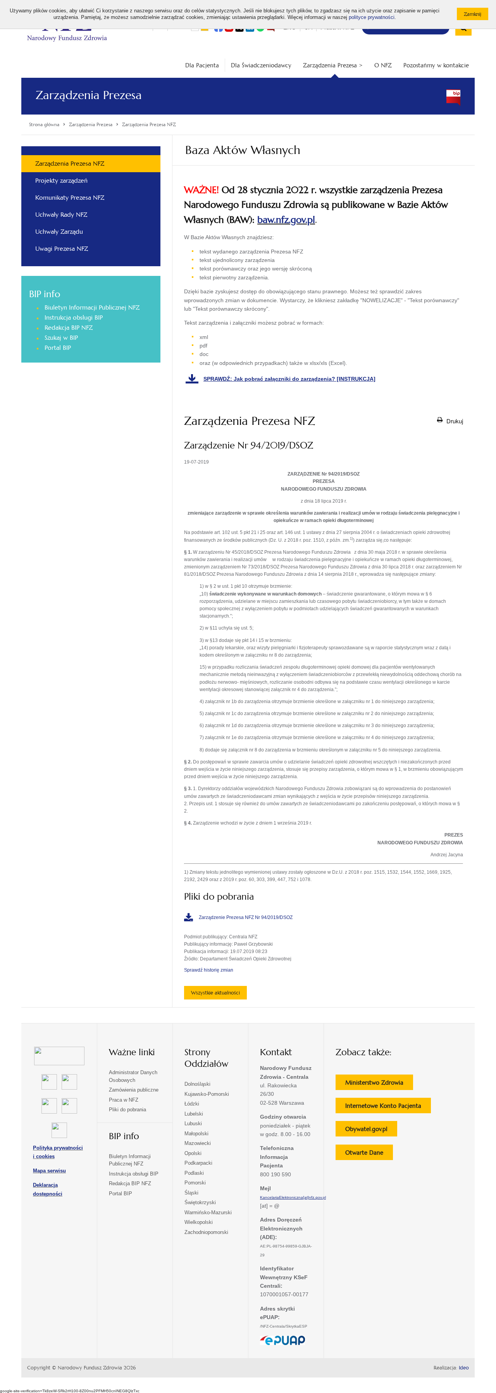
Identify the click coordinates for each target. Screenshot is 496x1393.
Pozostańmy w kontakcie (436, 65)
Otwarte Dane (369, 1154)
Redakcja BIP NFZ (69, 327)
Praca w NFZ (123, 1100)
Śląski (191, 1193)
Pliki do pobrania (127, 1109)
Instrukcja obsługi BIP (74, 317)
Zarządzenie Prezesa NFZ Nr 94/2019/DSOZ (246, 917)
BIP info (44, 294)
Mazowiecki (197, 1143)
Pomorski (195, 1183)
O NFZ (383, 65)
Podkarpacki (198, 1163)
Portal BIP (58, 348)
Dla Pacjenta (202, 65)
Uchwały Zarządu (59, 232)
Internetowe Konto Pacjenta (388, 1107)
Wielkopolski (198, 1222)
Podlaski (194, 1173)
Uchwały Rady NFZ (61, 214)
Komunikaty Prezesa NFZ (69, 197)
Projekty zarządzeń (61, 180)
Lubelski (193, 1114)
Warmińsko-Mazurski (208, 1212)
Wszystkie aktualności (215, 992)
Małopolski (196, 1133)
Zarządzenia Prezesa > (333, 65)
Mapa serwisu (49, 1171)
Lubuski (193, 1123)
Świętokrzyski (200, 1202)
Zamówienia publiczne (133, 1090)
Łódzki (191, 1104)
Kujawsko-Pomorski (206, 1094)
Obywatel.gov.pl (371, 1130)
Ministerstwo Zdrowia (379, 1084)
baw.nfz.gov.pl (286, 220)
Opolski (193, 1153)
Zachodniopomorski (206, 1232)
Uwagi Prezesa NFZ (61, 249)
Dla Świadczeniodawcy (261, 65)
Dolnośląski (197, 1084)
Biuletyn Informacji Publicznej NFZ (92, 307)
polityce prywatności (371, 17)
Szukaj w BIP (61, 338)
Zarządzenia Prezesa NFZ (69, 163)
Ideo (464, 1368)
